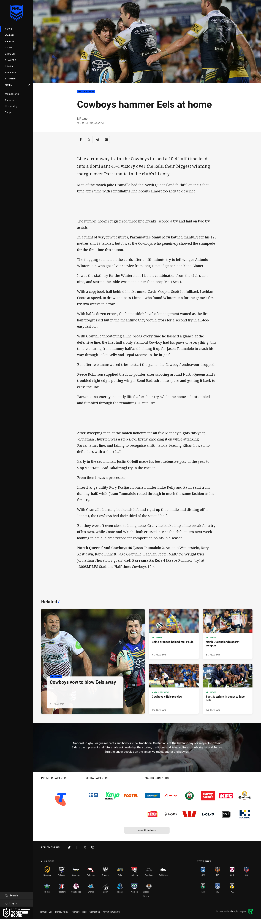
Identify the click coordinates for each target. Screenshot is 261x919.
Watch (9, 35)
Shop (8, 112)
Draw (8, 47)
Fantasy (11, 72)
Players (11, 60)
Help (84, 911)
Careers (76, 911)
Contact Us (94, 911)
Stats (9, 66)
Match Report (86, 92)
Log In (13, 903)
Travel (10, 41)
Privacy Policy (61, 911)
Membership (12, 93)
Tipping (10, 78)
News (8, 29)
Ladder (10, 53)
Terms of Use (46, 911)
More (8, 85)
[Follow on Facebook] (77, 847)
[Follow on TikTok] (69, 847)
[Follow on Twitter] (84, 847)
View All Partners (147, 830)
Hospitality (11, 106)
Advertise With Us (111, 911)
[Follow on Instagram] (92, 847)
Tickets (9, 100)
